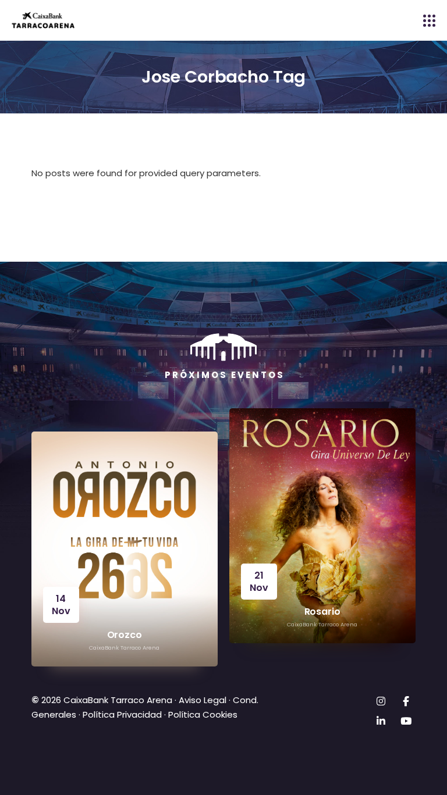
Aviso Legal (201, 700)
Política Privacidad (122, 714)
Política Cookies (202, 714)
